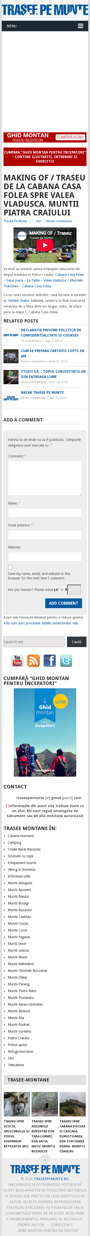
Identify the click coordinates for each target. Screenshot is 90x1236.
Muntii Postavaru (21, 998)
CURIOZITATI (61, 1225)
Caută (76, 642)
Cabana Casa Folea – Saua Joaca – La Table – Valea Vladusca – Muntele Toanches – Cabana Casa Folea (44, 280)
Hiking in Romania (22, 870)
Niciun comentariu (59, 221)
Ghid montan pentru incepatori (48, 1231)
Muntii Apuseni (19, 890)
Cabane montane (21, 836)
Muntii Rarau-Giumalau (25, 1004)
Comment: (17, 456)
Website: (14, 547)
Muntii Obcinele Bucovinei (27, 971)
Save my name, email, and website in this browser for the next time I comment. (39, 576)
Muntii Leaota (18, 950)
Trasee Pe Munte (15, 221)
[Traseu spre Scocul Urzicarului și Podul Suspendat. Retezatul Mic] (17, 1104)
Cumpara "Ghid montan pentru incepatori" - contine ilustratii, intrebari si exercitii (45, 156)
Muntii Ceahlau (19, 917)
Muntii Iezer (17, 944)
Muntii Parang (19, 984)
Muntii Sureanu (19, 1031)
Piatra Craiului (18, 1038)
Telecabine (16, 1065)
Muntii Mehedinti (21, 964)
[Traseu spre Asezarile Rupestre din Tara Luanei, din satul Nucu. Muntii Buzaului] (45, 1104)
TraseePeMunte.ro (51, 1179)
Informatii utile (19, 876)
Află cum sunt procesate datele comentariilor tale (41, 623)
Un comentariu (31, 341)
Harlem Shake (18, 301)
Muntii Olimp (17, 977)
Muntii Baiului (18, 896)
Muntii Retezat (19, 1011)
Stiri (39, 221)
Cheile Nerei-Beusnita (24, 849)
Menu (11, 26)
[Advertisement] (45, 79)
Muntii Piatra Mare (22, 991)
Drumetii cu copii (20, 856)
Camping (14, 843)
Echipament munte (22, 863)
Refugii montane (20, 1052)
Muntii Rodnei (18, 1025)
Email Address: (20, 525)
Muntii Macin (18, 957)
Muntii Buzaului (20, 910)
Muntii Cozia (17, 930)
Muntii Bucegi (18, 903)
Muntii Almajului (20, 883)
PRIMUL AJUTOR (31, 1225)
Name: (14, 503)
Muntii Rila (16, 1018)
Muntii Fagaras (19, 937)
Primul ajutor (18, 1045)
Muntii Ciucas (18, 923)
